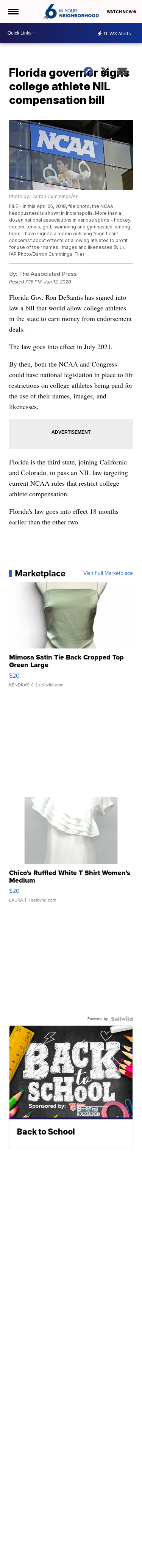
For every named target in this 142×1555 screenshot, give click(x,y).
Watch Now (120, 11)
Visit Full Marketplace (108, 573)
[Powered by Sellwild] (122, 1018)
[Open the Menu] (13, 11)
